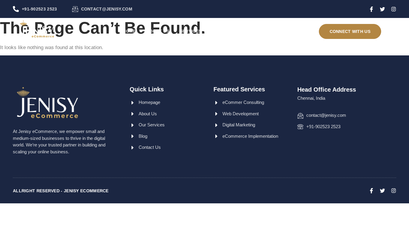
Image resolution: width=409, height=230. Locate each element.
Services (190, 31)
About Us (157, 31)
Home (129, 31)
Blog (223, 31)
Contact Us (255, 31)
